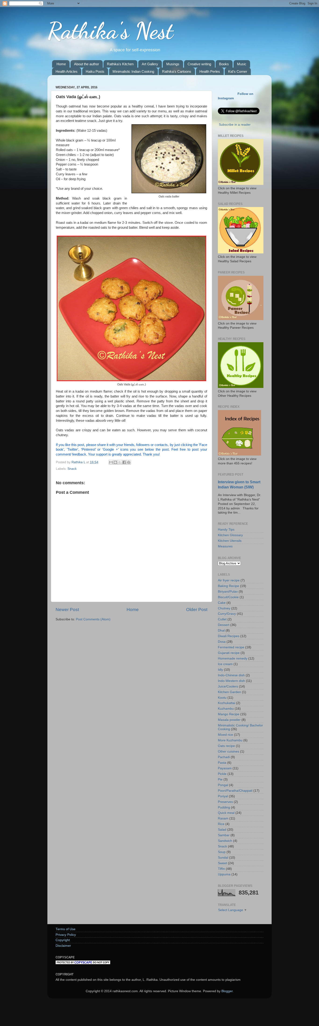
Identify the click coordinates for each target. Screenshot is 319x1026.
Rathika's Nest (110, 31)
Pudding (224, 807)
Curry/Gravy (227, 613)
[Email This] (111, 462)
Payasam (225, 768)
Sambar (224, 835)
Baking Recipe (228, 586)
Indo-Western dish (231, 681)
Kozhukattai (226, 703)
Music (241, 64)
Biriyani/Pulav (228, 591)
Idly (220, 669)
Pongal (223, 785)
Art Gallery (150, 64)
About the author (86, 64)
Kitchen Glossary (230, 535)
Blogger (227, 991)
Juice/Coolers (228, 686)
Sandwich (225, 841)
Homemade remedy (232, 658)
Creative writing (199, 64)
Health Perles (209, 71)
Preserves (225, 802)
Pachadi (224, 757)
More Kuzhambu (230, 740)
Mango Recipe (228, 714)
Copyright (63, 940)
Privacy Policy (66, 934)
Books (224, 64)
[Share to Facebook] (124, 462)
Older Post (196, 609)
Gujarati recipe (229, 653)
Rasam (223, 818)
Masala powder (229, 720)
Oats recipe (226, 746)
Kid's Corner (237, 71)
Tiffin (221, 869)
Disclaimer (63, 945)
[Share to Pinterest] (128, 462)
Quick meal (226, 813)
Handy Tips (226, 529)
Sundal (223, 857)
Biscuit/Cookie (228, 597)
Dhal (221, 630)
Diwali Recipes (228, 636)
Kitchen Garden (229, 692)
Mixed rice (225, 734)
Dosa (222, 641)
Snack (72, 468)
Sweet (222, 863)
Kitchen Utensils (229, 540)
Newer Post (67, 609)
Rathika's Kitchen (120, 64)
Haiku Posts (95, 71)
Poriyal (223, 796)
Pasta (222, 762)
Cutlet (222, 619)
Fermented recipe (231, 647)
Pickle (222, 774)
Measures (225, 546)
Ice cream (225, 664)
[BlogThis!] (115, 462)
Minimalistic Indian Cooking (133, 71)
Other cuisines (228, 751)
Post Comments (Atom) (93, 619)
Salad (222, 829)
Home (61, 64)
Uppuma (224, 874)
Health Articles (67, 71)
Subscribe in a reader (235, 124)
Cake (222, 603)
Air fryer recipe (229, 580)
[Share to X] (119, 462)
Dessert (223, 625)
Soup (222, 852)
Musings (172, 64)
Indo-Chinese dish (231, 675)
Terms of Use (65, 929)
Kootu (222, 697)
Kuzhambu (226, 708)
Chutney (224, 608)
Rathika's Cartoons (176, 71)
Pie (220, 779)
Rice (221, 824)
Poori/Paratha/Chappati (235, 790)
